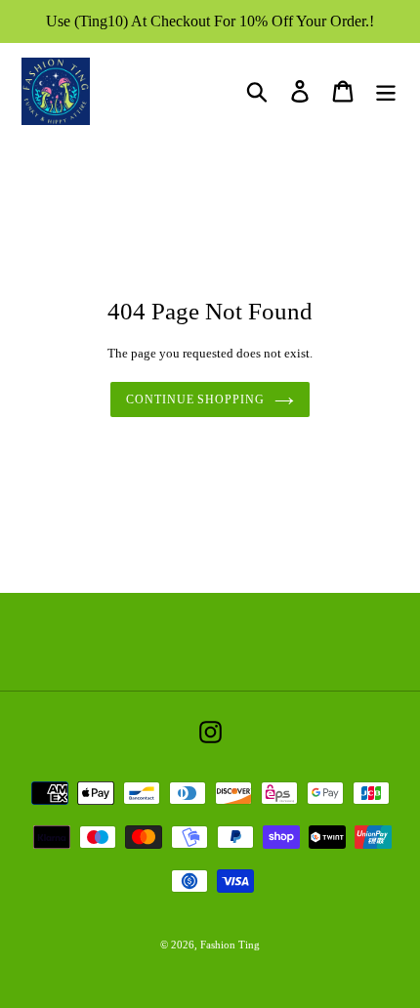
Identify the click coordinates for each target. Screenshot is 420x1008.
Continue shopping (195, 399)
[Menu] (385, 91)
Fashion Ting (230, 944)
